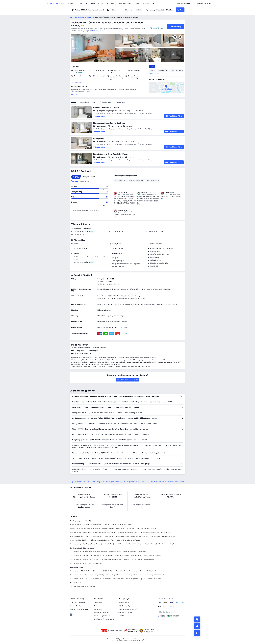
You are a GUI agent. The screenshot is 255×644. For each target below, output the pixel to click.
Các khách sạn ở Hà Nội (101, 571)
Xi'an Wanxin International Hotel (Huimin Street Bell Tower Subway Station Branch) (143, 532)
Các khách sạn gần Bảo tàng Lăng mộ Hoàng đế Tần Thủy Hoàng (91, 555)
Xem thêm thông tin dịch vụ (79, 609)
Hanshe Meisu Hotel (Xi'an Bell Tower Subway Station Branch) (156, 536)
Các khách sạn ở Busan (113, 575)
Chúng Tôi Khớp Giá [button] (159, 28)
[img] (93, 48)
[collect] (197, 619)
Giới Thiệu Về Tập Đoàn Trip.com (104, 619)
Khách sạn (81, 482)
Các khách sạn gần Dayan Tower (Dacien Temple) (86, 563)
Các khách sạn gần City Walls (111, 551)
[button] (153, 3)
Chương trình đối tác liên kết (128, 609)
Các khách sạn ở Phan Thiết (114, 579)
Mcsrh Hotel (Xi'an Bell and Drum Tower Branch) (119, 536)
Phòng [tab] (73, 102)
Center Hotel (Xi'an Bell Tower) (79, 540)
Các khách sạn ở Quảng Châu (132, 575)
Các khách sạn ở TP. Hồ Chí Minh (80, 571)
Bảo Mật (121, 616)
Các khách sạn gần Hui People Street (134, 551)
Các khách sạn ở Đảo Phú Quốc (154, 575)
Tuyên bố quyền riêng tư (102, 616)
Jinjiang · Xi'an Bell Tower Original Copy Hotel (141, 528)
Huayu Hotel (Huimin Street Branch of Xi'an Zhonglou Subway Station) (92, 532)
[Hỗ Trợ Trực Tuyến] (197, 633)
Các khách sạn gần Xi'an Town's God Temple (159, 544)
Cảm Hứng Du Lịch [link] (125, 3)
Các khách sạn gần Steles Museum (142, 559)
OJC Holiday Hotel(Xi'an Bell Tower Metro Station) (86, 536)
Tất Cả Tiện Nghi (76, 82)
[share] (197, 626)
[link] (183, 3)
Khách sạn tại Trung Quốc (95, 482)
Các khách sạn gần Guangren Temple (103, 540)
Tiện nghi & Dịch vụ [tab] (106, 102)
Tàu (80, 3)
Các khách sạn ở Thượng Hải (138, 571)
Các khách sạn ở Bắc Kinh (152, 579)
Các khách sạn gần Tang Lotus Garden (148, 555)
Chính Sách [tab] (121, 102)
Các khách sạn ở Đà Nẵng (118, 571)
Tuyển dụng (98, 609)
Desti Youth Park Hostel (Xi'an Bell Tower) (117, 524)
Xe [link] (86, 3)
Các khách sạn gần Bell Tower (124, 555)
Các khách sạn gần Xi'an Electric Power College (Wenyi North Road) (92, 544)
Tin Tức (96, 606)
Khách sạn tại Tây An (131, 482)
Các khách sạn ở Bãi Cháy (133, 579)
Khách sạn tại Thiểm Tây (114, 482)
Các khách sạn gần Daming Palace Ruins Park (85, 551)
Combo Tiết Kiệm (142, 3)
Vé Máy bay (71, 3)
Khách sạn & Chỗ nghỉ (55, 3)
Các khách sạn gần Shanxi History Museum (129, 544)
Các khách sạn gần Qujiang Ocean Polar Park (84, 559)
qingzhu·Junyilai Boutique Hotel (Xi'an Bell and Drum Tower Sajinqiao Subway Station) (97, 528)
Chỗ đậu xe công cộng (81, 231)
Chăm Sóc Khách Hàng (77, 602)
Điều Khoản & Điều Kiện (101, 612)
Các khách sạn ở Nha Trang (158, 571)
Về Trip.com (98, 602)
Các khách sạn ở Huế (97, 579)
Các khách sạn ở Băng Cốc (78, 575)
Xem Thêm (74, 94)
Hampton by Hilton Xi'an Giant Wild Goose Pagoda (86, 524)
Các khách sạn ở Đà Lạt (96, 575)
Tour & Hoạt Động (97, 3)
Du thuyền (111, 3)
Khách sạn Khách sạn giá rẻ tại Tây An (82, 586)
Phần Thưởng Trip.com (126, 606)
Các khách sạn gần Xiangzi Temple (128, 540)
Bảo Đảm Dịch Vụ (75, 606)
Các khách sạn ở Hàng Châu (79, 579)
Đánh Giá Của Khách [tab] (87, 102)
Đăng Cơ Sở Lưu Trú (125, 612)
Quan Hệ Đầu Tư (124, 602)
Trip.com (73, 482)
